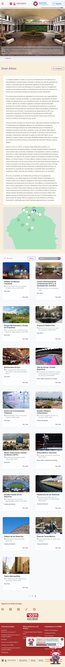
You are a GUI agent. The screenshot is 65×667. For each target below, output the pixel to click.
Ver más (25, 297)
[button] (29, 230)
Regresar (8, 58)
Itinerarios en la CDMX (7, 645)
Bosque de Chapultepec (51, 630)
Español (59, 4)
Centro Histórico (49, 636)
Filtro (31, 258)
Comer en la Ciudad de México (9, 642)
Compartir (58, 68)
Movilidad (4, 639)
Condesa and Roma (50, 633)
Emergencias (4, 652)
